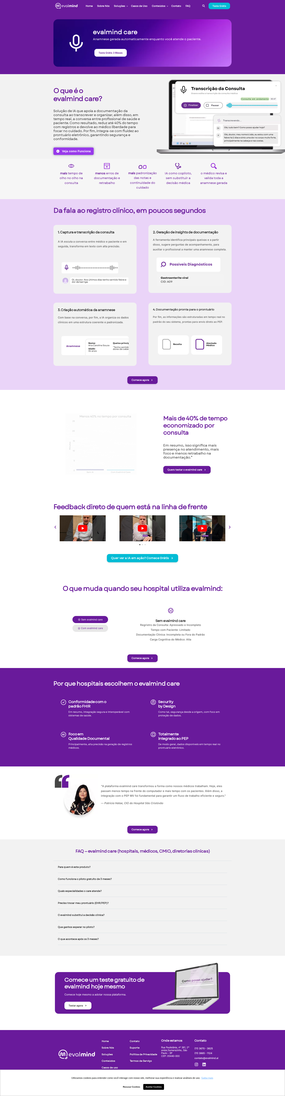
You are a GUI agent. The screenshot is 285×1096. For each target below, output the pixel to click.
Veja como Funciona (75, 151)
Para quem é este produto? (74, 867)
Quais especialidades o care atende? (80, 891)
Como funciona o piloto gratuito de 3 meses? (85, 879)
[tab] (90, 619)
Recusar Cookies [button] (131, 1087)
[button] (55, 527)
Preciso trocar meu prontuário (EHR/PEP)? (83, 903)
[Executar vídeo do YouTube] (83, 528)
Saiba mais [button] (207, 1078)
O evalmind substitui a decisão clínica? (81, 915)
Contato (200, 1040)
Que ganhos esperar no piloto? (76, 927)
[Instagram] (196, 1064)
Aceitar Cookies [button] (154, 1087)
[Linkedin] (204, 1064)
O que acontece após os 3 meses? (78, 939)
